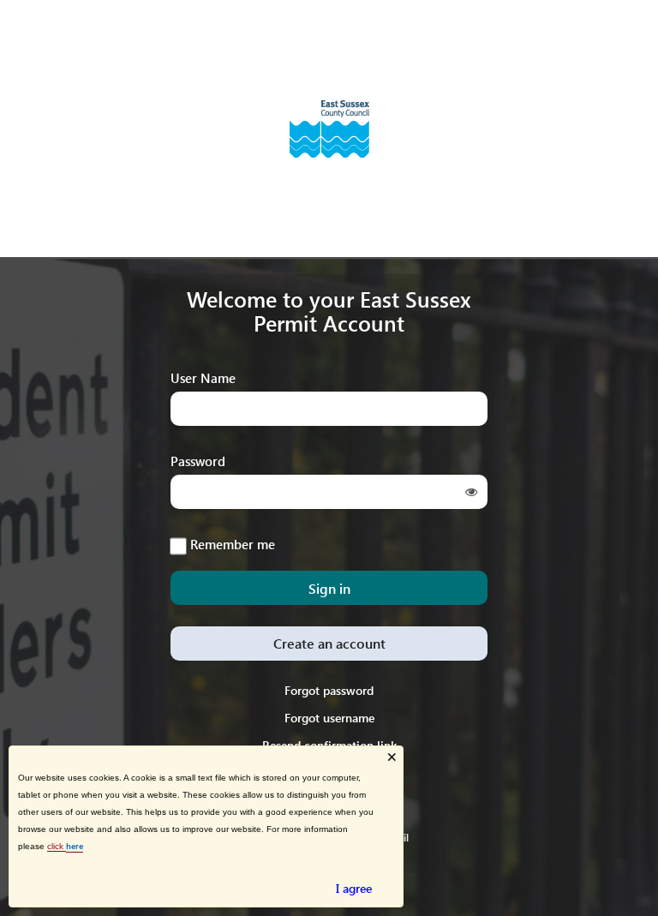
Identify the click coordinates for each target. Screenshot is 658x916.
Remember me (232, 544)
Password (197, 461)
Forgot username (329, 717)
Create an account (329, 643)
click (56, 846)
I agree (354, 888)
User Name (203, 377)
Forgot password (329, 690)
